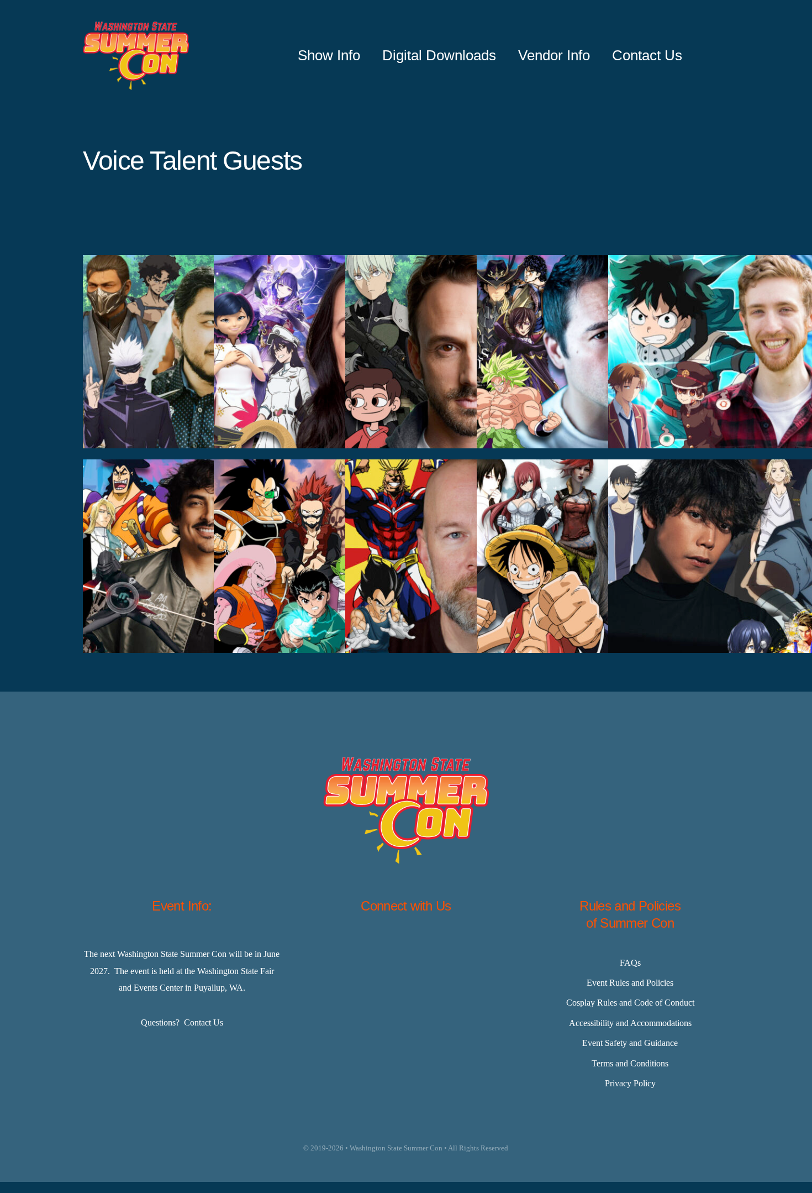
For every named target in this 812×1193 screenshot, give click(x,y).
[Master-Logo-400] (136, 25)
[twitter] (378, 947)
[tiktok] (433, 947)
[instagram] (406, 947)
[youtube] (461, 947)
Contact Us (203, 1022)
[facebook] (350, 947)
